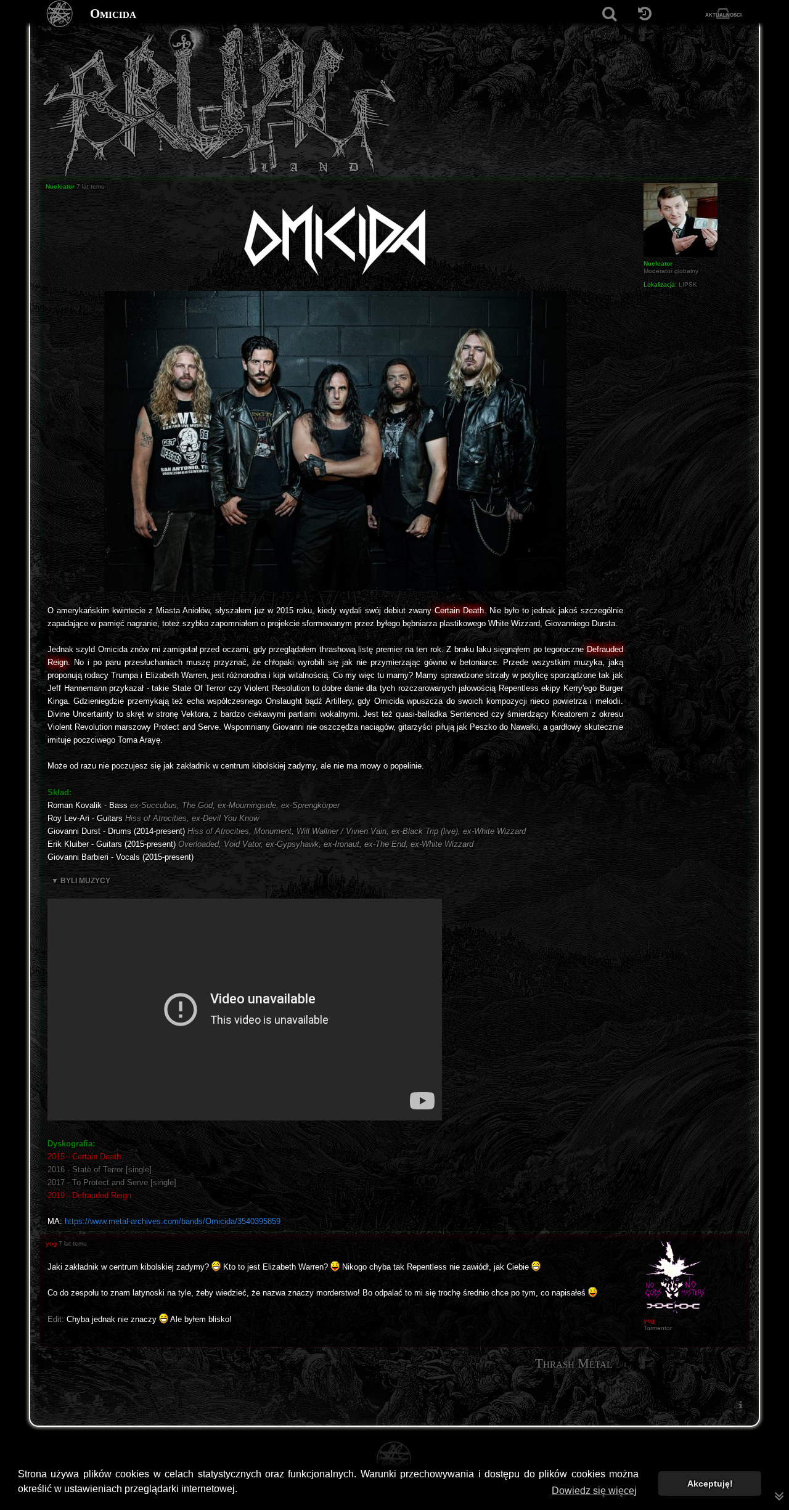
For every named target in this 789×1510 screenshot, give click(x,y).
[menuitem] (740, 1404)
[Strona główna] (60, 14)
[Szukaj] (609, 14)
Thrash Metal (573, 1363)
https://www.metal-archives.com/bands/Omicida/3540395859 (172, 1221)
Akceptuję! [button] (710, 1483)
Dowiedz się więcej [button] (594, 1490)
